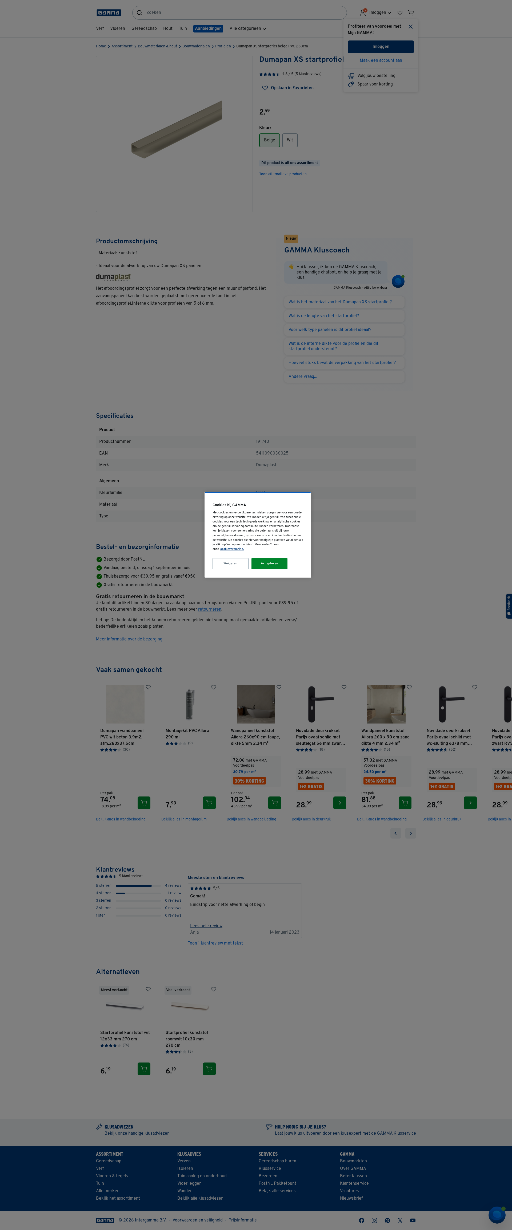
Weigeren (230, 563)
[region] (258, 535)
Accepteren (269, 563)
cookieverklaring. (232, 549)
